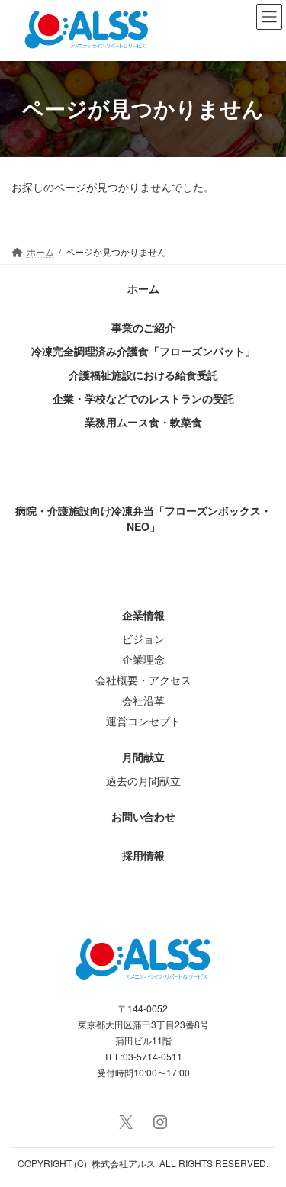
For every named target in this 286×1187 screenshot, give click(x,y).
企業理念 (143, 659)
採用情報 (143, 855)
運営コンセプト (143, 721)
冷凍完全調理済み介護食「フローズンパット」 (143, 351)
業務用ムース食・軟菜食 (143, 421)
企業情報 (143, 614)
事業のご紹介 (143, 327)
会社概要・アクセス (143, 679)
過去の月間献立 (143, 780)
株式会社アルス (124, 1162)
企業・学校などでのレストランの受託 (143, 398)
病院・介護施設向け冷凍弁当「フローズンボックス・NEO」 (143, 518)
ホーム (143, 288)
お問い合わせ (143, 816)
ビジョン (143, 638)
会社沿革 (143, 700)
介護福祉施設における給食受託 (143, 374)
